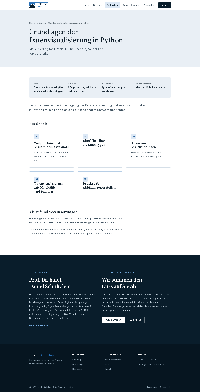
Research (109, 364)
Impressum (152, 387)
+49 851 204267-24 (147, 359)
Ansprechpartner (131, 5)
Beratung (97, 5)
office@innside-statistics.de (151, 364)
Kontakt (164, 5)
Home (86, 5)
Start (31, 23)
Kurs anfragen (113, 320)
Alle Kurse (135, 320)
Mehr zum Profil (37, 325)
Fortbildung (113, 5)
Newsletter (149, 5)
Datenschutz (165, 387)
